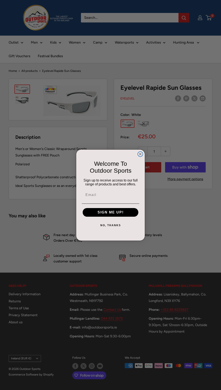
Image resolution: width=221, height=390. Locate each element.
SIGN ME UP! (111, 212)
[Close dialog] (140, 154)
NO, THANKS (110, 225)
